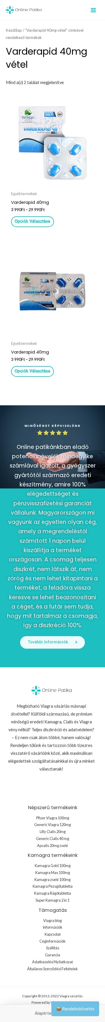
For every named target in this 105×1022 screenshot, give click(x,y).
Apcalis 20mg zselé (52, 845)
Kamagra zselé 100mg (52, 879)
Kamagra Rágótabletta (52, 893)
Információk (52, 927)
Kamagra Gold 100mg (53, 865)
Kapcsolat (53, 934)
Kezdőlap (14, 30)
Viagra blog (52, 920)
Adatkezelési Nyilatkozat (52, 961)
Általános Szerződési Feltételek (52, 968)
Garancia (52, 955)
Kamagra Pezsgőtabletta (53, 886)
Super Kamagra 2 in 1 (52, 900)
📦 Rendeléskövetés (75, 1008)
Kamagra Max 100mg (52, 872)
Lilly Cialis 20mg (53, 831)
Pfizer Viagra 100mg (52, 818)
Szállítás (52, 948)
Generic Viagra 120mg (52, 824)
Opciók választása (32, 221)
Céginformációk (52, 941)
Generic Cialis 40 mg (52, 838)
